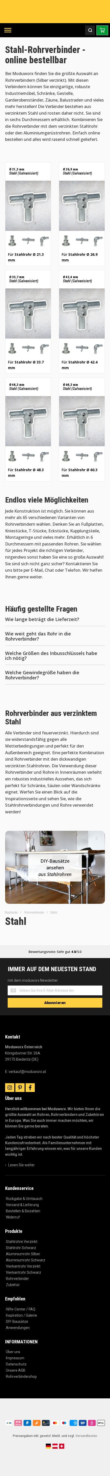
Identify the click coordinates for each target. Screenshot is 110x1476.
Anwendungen (18, 1328)
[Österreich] (55, 1448)
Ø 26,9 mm (77, 171)
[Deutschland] (48, 1448)
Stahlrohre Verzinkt (21, 1242)
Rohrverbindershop (21, 1376)
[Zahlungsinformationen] (55, 1426)
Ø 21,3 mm (23, 171)
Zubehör (13, 1285)
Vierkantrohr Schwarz (23, 1272)
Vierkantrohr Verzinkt (23, 1266)
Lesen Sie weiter (21, 1165)
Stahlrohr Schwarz (21, 1248)
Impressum (15, 1358)
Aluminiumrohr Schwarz (25, 1260)
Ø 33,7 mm (23, 279)
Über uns (13, 1352)
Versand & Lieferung (22, 1205)
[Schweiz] (61, 1448)
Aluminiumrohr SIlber (23, 1254)
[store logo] (55, 12)
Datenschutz (16, 1364)
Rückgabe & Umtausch (24, 1199)
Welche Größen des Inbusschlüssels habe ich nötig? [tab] (51, 656)
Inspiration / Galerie (21, 1315)
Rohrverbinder (34, 912)
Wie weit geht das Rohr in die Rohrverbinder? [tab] (38, 636)
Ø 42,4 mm (77, 279)
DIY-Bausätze (17, 1321)
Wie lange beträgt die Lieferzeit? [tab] (42, 619)
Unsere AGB (15, 1370)
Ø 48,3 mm (23, 387)
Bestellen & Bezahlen (23, 1211)
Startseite (11, 912)
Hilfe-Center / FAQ (20, 1309)
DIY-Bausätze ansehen (55, 867)
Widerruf (13, 1217)
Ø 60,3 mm (77, 387)
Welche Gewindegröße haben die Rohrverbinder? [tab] (42, 675)
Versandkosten (86, 1436)
